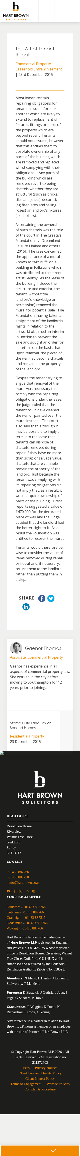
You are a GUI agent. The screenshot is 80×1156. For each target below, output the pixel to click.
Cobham (13, 912)
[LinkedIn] (27, 891)
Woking (12, 928)
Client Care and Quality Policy (40, 1073)
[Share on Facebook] (41, 600)
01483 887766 (18, 872)
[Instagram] (33, 891)
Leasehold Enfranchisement (39, 69)
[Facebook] (14, 891)
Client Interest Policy (40, 1078)
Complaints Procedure (40, 1089)
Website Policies (58, 1084)
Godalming (14, 923)
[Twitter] (20, 891)
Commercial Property (33, 63)
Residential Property (27, 736)
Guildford (13, 907)
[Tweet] (50, 600)
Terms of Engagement (25, 1084)
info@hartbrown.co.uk (24, 882)
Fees (26, 1068)
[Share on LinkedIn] (26, 609)
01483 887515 (35, 917)
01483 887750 (18, 877)
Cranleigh (13, 917)
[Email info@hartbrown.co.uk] (8, 891)
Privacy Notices (46, 1068)
